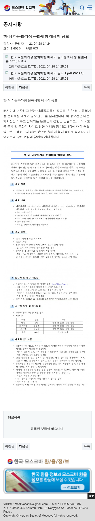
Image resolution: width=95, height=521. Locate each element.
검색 (82, 7)
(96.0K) (46, 59)
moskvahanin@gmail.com (31, 504)
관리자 (19, 43)
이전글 (9, 87)
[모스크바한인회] (17, 7)
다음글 (23, 87)
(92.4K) (47, 73)
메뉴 (89, 7)
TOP (91, 496)
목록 (87, 87)
